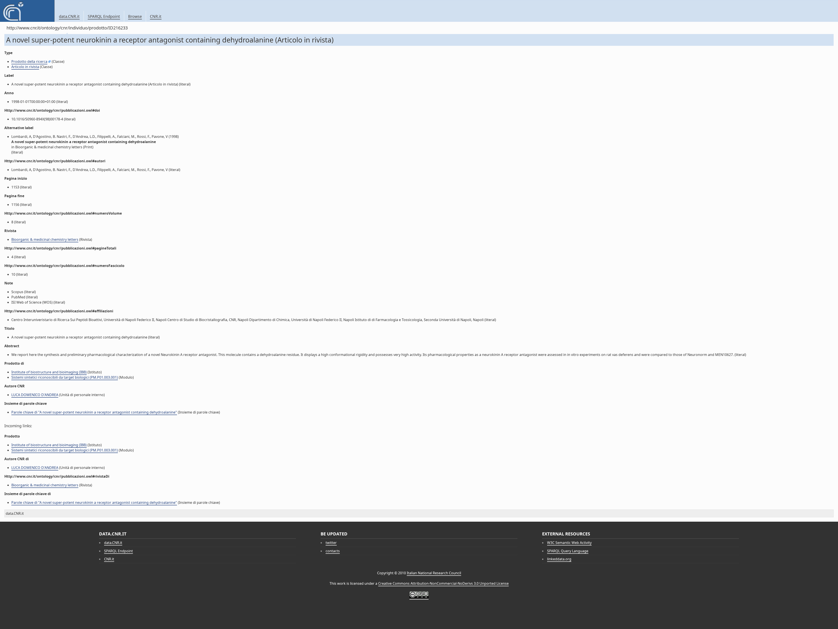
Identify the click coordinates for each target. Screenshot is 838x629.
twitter (331, 542)
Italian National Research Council (434, 573)
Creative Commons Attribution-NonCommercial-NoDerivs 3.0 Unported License (443, 583)
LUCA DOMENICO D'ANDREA (34, 394)
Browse (135, 16)
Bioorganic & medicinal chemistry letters (44, 239)
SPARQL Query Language (567, 551)
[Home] (27, 11)
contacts (333, 551)
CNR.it (155, 16)
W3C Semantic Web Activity (569, 542)
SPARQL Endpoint (104, 16)
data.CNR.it (69, 16)
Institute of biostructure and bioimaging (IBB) (49, 372)
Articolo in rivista (25, 66)
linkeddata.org (559, 559)
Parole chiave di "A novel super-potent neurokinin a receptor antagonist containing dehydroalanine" (94, 412)
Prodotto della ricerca (29, 61)
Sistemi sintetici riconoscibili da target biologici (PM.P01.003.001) (64, 377)
